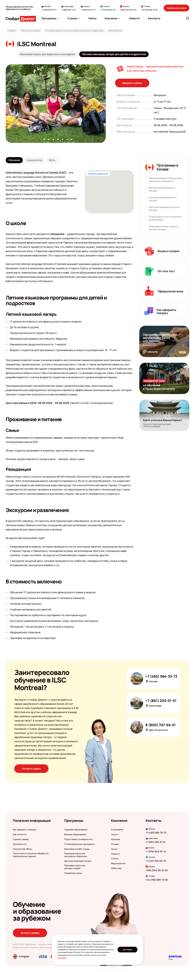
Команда (115, 839)
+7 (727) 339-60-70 (107, 10)
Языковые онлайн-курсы (77, 849)
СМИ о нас (116, 868)
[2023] (175, 956)
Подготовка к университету (78, 839)
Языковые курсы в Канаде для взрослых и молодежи (165, 180)
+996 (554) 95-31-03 (128, 10)
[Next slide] (105, 103)
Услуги (114, 834)
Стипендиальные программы (79, 844)
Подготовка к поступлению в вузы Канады (165, 218)
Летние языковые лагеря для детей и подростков (114, 54)
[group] (56, 103)
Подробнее (62, 958)
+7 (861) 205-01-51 (68, 10)
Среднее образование (76, 829)
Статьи (114, 858)
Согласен (127, 949)
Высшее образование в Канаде (162, 189)
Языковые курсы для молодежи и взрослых (75, 855)
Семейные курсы (73, 873)
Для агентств (20, 844)
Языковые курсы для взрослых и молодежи (47, 54)
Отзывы (115, 844)
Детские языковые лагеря (77, 861)
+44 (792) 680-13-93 (149, 10)
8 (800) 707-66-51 (160, 725)
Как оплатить (20, 834)
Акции (114, 849)
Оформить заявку (132, 83)
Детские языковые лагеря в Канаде (164, 209)
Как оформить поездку (24, 829)
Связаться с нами (176, 8)
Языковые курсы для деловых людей (74, 867)
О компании (117, 829)
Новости (115, 853)
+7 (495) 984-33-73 (49, 10)
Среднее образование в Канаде (162, 199)
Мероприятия (118, 863)
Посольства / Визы (22, 849)
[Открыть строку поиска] (187, 18)
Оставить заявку (31, 768)
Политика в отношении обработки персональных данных (30, 855)
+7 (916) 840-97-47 (88, 10)
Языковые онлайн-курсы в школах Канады (163, 228)
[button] (39, 139)
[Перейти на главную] (21, 18)
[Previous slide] (5, 103)
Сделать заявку (21, 839)
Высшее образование (75, 834)
